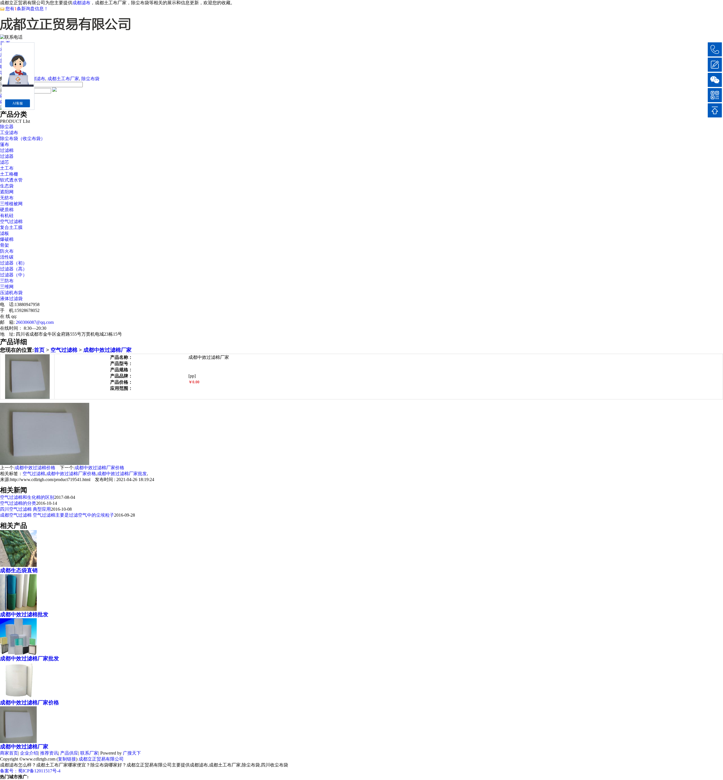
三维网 (7, 286)
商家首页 (9, 753)
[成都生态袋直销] (18, 564)
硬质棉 (7, 209)
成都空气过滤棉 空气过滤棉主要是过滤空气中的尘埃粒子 (57, 515)
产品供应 (69, 753)
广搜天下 (132, 753)
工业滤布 (9, 132)
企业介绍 (29, 753)
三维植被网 (11, 203)
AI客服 (17, 103)
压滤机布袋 (11, 292)
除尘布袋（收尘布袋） (22, 138)
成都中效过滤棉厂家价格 (99, 467)
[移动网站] (715, 95)
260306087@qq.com (35, 322)
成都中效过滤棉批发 (24, 614)
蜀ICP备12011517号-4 (39, 770)
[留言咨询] (715, 65)
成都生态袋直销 (19, 570)
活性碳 (7, 257)
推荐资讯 (49, 753)
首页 (39, 350)
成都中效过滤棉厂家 (107, 350)
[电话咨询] (715, 49)
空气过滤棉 (11, 221)
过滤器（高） (13, 268)
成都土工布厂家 (63, 78)
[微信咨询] (715, 80)
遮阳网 (7, 191)
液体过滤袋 (11, 298)
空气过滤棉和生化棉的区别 (27, 497)
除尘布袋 (90, 78)
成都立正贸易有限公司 (101, 759)
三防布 (7, 280)
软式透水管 (11, 180)
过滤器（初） (13, 263)
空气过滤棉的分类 (18, 503)
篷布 (4, 144)
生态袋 (7, 185)
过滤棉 (7, 150)
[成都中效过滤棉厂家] (18, 740)
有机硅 (7, 215)
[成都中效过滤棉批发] (18, 608)
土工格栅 (9, 174)
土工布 (7, 168)
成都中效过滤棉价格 (35, 467)
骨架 (4, 245)
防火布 (7, 251)
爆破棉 (7, 239)
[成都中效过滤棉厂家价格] (18, 696)
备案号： (9, 770)
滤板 (4, 233)
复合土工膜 (11, 227)
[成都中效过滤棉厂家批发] (18, 652)
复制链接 (67, 759)
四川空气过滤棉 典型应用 (25, 509)
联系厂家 (89, 753)
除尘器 (7, 126)
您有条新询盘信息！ (26, 8)
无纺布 (7, 197)
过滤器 (7, 156)
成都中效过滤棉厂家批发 (122, 473)
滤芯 (4, 162)
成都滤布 (81, 2)
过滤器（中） (13, 274)
